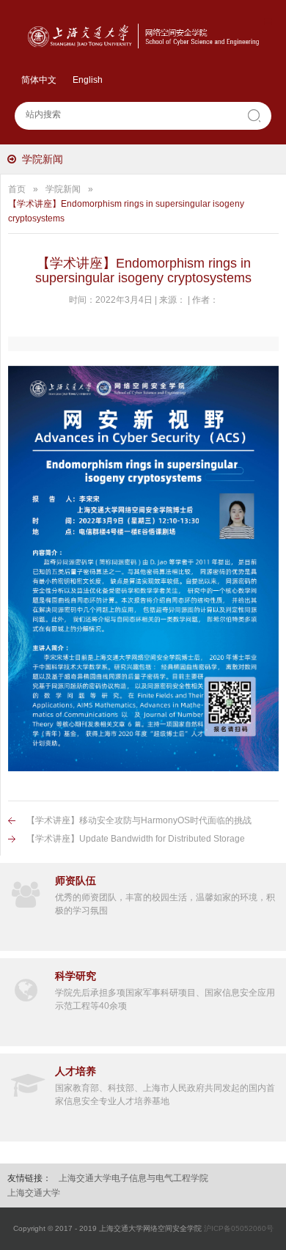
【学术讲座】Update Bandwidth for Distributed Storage (135, 839)
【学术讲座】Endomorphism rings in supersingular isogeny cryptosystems (126, 211)
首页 (17, 189)
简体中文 (38, 80)
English (88, 80)
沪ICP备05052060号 (239, 1228)
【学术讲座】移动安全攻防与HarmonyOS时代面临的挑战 (139, 820)
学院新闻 (42, 159)
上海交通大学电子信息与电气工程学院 (133, 1178)
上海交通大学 (33, 1193)
